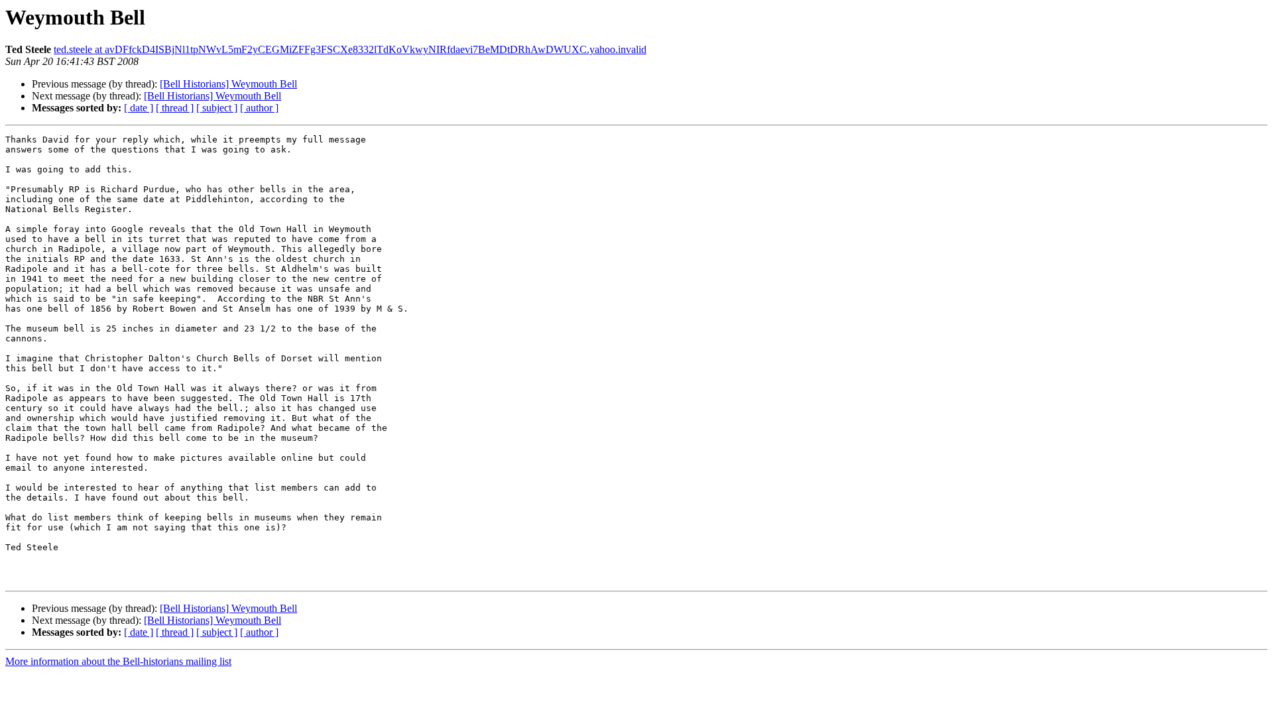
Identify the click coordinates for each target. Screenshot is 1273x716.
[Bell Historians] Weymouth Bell (228, 84)
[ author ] (259, 107)
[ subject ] (216, 107)
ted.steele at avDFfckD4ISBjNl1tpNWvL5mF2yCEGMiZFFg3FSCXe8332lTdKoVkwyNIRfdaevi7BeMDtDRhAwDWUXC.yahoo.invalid (350, 49)
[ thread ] (175, 107)
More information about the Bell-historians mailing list (118, 661)
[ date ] (138, 107)
